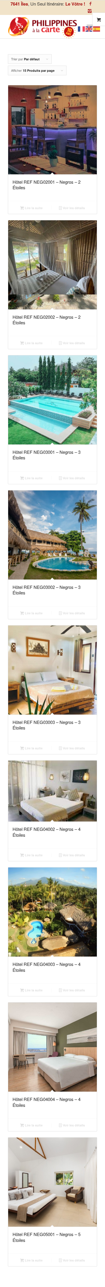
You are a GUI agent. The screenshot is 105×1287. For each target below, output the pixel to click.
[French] (81, 28)
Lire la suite (33, 208)
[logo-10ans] (43, 26)
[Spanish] (97, 28)
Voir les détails (73, 208)
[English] (89, 28)
